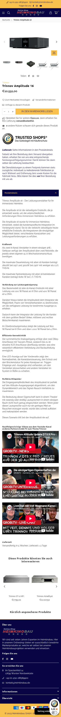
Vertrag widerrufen (46, 711)
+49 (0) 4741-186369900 (18, 2)
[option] (30, 42)
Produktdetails (11, 193)
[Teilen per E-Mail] (38, 76)
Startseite (6, 20)
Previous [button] (4, 42)
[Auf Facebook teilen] (29, 76)
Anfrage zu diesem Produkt (17, 105)
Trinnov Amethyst (45, 596)
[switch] (54, 712)
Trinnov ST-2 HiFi (16, 596)
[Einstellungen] (50, 12)
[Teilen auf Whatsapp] (33, 76)
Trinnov (5, 82)
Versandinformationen (45, 100)
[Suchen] (8, 12)
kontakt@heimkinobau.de (42, 2)
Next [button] (56, 42)
